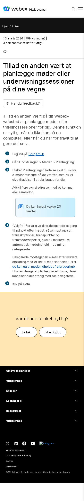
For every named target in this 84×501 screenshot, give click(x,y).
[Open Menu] (80, 8)
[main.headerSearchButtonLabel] (73, 7)
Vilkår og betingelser (15, 450)
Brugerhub (36, 154)
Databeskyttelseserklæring (18, 455)
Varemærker (11, 466)
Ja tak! (26, 332)
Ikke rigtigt (53, 332)
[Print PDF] (5, 51)
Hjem (5, 26)
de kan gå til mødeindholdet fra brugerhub (43, 266)
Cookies (9, 461)
